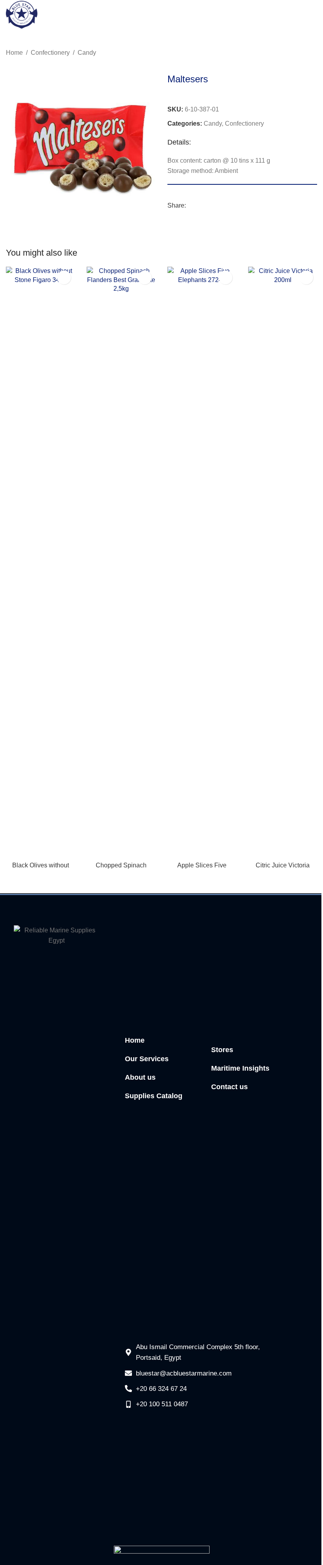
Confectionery (50, 52)
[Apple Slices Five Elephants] (201, 562)
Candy (87, 52)
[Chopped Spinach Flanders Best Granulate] (121, 562)
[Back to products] (303, 53)
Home (14, 52)
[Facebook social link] (190, 205)
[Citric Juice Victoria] (282, 562)
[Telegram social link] (219, 205)
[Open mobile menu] (312, 15)
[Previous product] (293, 53)
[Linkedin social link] (209, 205)
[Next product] (312, 53)
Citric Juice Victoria (283, 865)
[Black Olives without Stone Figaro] (40, 562)
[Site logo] (21, 14)
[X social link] (200, 205)
